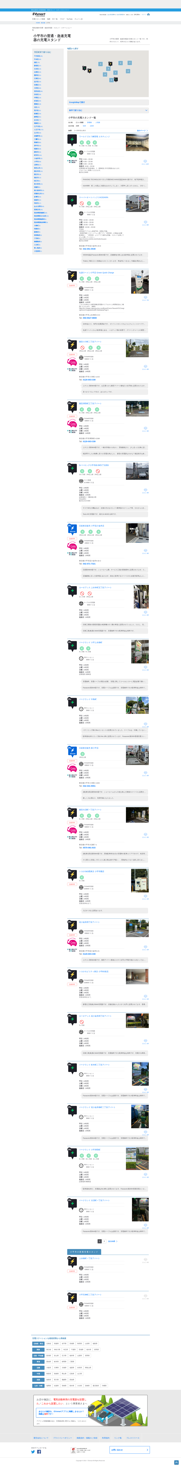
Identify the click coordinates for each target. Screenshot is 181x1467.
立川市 (37, 133)
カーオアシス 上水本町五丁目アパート (95, 587)
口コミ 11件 (145, 164)
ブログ (62, 19)
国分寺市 (38, 171)
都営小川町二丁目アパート (90, 342)
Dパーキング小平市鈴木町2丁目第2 (94, 465)
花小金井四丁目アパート (89, 922)
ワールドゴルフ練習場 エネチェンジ (94, 136)
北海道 (48, 1343)
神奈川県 (57, 1349)
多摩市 (37, 197)
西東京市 (38, 209)
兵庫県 (56, 1367)
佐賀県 (56, 1385)
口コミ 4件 (145, 369)
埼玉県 (65, 1349)
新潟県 (48, 1355)
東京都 (48, 1349)
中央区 (37, 59)
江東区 (37, 78)
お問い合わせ (117, 1450)
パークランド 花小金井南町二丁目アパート (97, 1107)
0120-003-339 (89, 380)
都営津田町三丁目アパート (90, 403)
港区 (37, 62)
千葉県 (73, 1349)
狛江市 (37, 181)
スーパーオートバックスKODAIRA (93, 197)
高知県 (72, 1379)
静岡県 (64, 1361)
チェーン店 (79, 19)
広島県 (72, 1373)
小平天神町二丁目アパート (90, 1295)
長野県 (87, 1355)
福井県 (72, 1355)
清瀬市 (37, 187)
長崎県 (64, 1385)
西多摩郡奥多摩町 (41, 222)
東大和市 (38, 184)
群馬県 (96, 1349)
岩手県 (64, 1343)
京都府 (64, 1367)
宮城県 (72, 1343)
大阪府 (48, 1367)
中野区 (37, 97)
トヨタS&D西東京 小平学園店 (91, 871)
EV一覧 (55, 19)
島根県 (56, 1373)
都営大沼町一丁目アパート (90, 810)
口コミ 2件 (145, 615)
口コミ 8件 (145, 225)
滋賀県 (72, 1367)
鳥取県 (48, 1373)
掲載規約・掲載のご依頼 (87, 1438)
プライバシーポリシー (62, 1438)
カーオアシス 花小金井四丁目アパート (95, 1016)
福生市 (37, 177)
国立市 (37, 174)
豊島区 (37, 104)
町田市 (38, 155)
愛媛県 (64, 1379)
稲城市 (37, 200)
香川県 (56, 1379)
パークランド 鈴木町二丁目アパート (94, 1065)
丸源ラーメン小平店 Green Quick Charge (96, 273)
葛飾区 (37, 123)
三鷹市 (37, 139)
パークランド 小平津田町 (89, 1150)
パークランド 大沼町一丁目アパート (94, 1200)
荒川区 (37, 110)
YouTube (69, 19)
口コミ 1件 (145, 899)
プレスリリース (133, 1438)
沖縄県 (104, 1385)
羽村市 (37, 203)
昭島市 (37, 149)
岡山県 (64, 1373)
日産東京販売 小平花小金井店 (91, 526)
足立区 (37, 120)
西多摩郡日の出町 (41, 216)
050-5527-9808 (90, 318)
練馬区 (37, 117)
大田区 (37, 88)
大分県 (79, 1385)
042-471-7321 (89, 564)
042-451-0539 (89, 249)
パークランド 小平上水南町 (90, 642)
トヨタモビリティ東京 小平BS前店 (94, 971)
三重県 (72, 1361)
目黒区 (37, 85)
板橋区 (37, 113)
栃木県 (89, 1349)
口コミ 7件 (145, 300)
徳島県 (48, 1379)
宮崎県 (87, 1385)
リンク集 (118, 1438)
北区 (37, 107)
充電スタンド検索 (38, 19)
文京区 (37, 69)
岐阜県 (56, 1361)
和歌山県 (88, 1367)
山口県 (79, 1373)
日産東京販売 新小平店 (89, 748)
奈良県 (79, 1367)
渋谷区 (37, 94)
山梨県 (79, 1355)
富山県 (56, 1355)
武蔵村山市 (39, 193)
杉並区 (37, 101)
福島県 (95, 1343)
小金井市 (38, 158)
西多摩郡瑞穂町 (40, 213)
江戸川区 (38, 126)
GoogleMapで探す (77, 102)
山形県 (87, 1343)
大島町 (37, 225)
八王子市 (38, 129)
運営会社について (41, 1438)
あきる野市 (39, 206)
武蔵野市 (38, 136)
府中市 (37, 145)
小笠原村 (38, 251)
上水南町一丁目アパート (89, 1258)
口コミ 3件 (145, 431)
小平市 (37, 161)
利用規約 (106, 1438)
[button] (146, 14)
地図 (48, 19)
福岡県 (48, 1385)
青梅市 (37, 142)
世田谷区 (38, 91)
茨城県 (81, 1349)
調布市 (37, 152)
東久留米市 (39, 190)
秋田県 (79, 1343)
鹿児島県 (96, 1385)
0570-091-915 (89, 847)
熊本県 (72, 1385)
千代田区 (38, 56)
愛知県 (48, 1361)
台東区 (37, 72)
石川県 (64, 1355)
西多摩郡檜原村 (40, 219)
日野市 (37, 165)
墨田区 (37, 75)
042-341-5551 (89, 786)
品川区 (37, 81)
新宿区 (37, 65)
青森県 (56, 1343)
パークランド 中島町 (88, 699)
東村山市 (38, 168)
